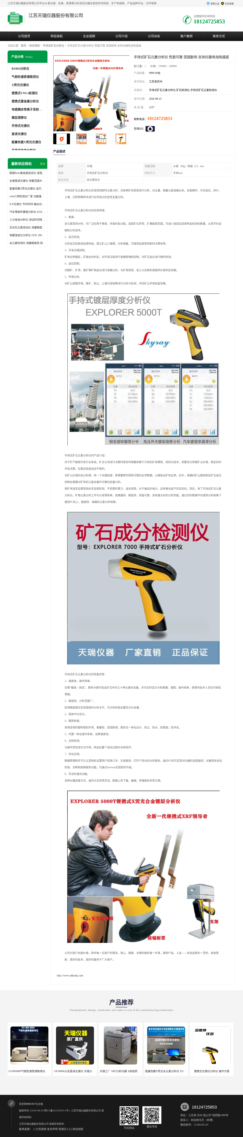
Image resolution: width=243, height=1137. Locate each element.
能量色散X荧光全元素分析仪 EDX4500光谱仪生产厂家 (132, 1071)
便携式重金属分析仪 (25, 101)
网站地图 (78, 1129)
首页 (23, 45)
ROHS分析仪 (20, 68)
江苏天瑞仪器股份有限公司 (86, 1110)
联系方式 (219, 36)
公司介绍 (121, 36)
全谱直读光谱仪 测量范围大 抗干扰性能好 (27, 180)
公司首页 (24, 36)
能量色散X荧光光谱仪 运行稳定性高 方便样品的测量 (27, 188)
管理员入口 (65, 1129)
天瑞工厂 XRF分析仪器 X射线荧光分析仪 (78, 1071)
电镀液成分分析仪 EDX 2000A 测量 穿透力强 (27, 235)
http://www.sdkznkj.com (70, 975)
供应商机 (56, 36)
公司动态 (154, 36)
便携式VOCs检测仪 (25, 93)
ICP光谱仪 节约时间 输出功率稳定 (27, 204)
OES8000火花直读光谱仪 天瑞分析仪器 (31, 1071)
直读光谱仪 (19, 134)
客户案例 (186, 36)
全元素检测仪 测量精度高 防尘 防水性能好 (27, 243)
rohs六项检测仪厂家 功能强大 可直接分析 (27, 196)
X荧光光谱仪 (20, 85)
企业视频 (89, 36)
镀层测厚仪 (19, 117)
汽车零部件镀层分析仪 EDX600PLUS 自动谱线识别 (27, 212)
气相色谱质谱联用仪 (25, 76)
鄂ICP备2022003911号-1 (57, 1110)
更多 (42, 163)
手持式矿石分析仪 (53, 45)
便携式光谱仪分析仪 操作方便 (166, 1071)
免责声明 (52, 1129)
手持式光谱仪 (21, 125)
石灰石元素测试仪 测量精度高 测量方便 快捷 (27, 227)
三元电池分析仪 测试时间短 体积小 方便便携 (27, 219)
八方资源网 (39, 1129)
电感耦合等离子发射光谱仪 (30, 109)
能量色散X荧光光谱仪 (26, 142)
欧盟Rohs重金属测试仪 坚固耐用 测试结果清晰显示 (27, 173)
